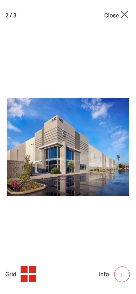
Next (104, 147)
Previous (31, 147)
